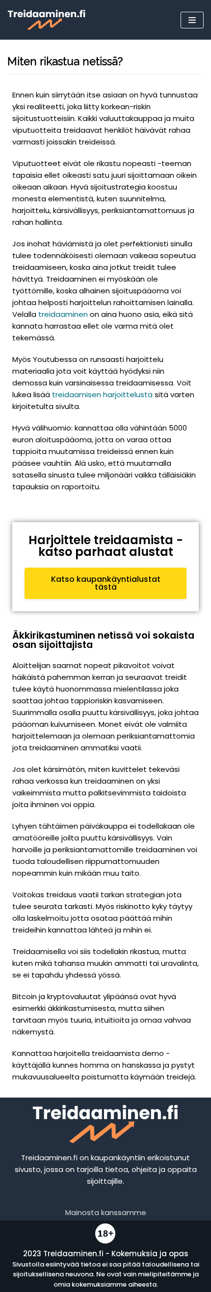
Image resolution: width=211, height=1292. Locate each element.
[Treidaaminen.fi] (46, 20)
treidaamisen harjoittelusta (102, 394)
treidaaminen (63, 314)
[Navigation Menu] (192, 20)
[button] (105, 583)
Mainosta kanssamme (105, 1212)
